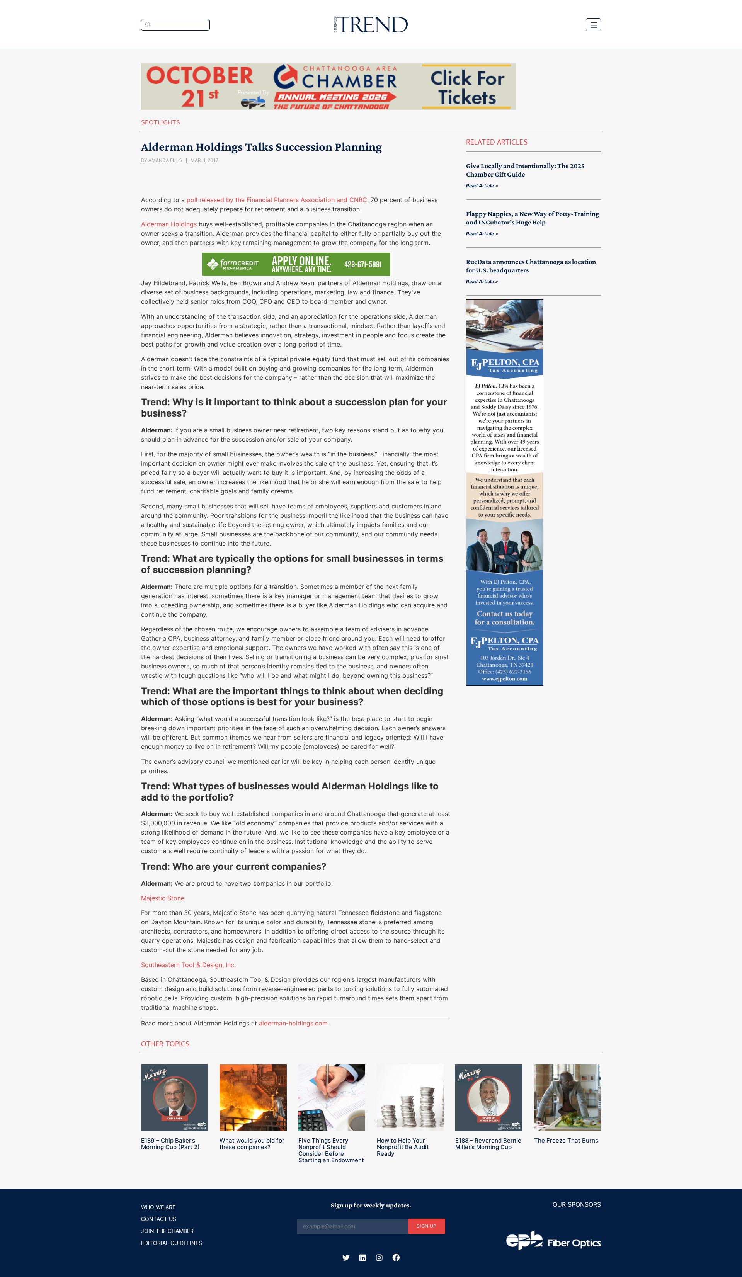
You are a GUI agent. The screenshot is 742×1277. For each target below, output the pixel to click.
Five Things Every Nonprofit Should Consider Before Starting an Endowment (331, 1150)
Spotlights (160, 123)
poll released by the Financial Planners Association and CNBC (276, 200)
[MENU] (593, 24)
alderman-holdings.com (293, 1023)
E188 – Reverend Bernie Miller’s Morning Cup (488, 1144)
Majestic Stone (162, 898)
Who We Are (158, 1207)
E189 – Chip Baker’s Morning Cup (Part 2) (170, 1144)
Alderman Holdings (169, 224)
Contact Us (158, 1219)
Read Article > (482, 186)
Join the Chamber (167, 1231)
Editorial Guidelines (171, 1243)
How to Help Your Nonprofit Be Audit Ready (403, 1147)
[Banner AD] (328, 107)
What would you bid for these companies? (252, 1144)
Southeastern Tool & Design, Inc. (188, 965)
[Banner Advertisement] (504, 683)
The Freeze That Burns (566, 1140)
